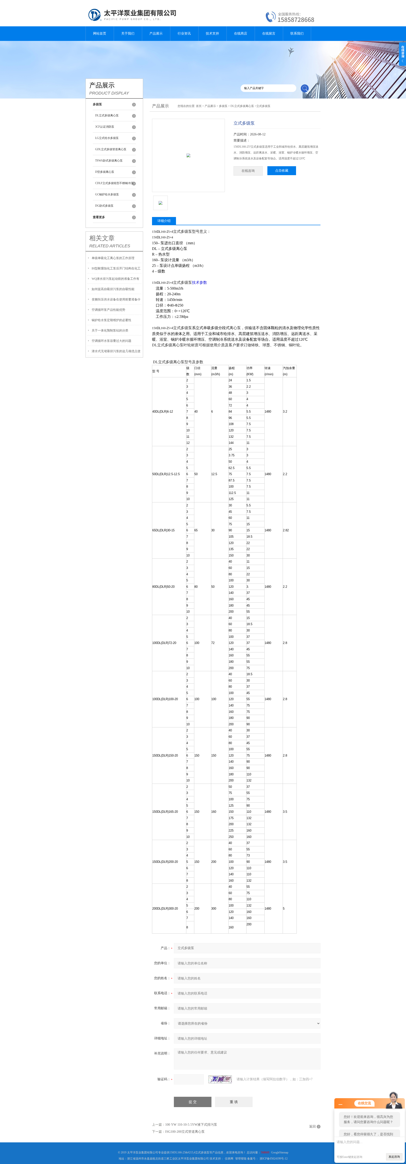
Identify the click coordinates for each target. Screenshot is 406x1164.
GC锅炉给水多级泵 (107, 194)
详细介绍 (164, 221)
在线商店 (240, 33)
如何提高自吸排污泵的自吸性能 (113, 289)
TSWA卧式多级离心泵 (109, 160)
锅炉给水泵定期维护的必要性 (111, 320)
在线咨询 (248, 171)
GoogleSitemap (279, 1152)
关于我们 (127, 33)
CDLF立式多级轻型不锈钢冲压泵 (114, 185)
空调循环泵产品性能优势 (108, 310)
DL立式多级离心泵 (107, 115)
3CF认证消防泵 (104, 126)
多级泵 (223, 106)
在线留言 (268, 33)
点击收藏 (281, 170)
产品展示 (156, 33)
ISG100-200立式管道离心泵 (185, 1131)
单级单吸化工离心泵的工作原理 (113, 258)
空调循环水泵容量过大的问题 (111, 341)
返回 (312, 1126)
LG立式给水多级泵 (107, 138)
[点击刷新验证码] (220, 1079)
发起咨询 (394, 1156)
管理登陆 (240, 1158)
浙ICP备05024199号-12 (274, 1158)
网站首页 (99, 33)
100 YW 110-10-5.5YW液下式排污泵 (191, 1124)
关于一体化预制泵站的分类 (110, 330)
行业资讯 (184, 33)
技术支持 (212, 33)
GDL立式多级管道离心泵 (110, 149)
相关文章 (102, 238)
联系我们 (297, 33)
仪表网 (229, 1158)
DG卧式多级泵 (104, 205)
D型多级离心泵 (104, 172)
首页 (199, 106)
